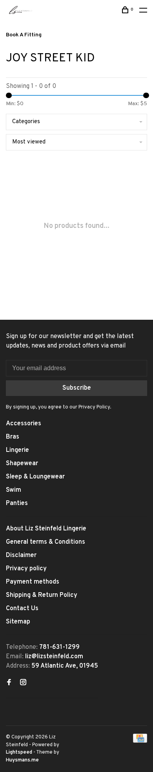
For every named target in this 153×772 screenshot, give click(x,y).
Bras (12, 437)
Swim (13, 490)
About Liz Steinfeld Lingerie (46, 529)
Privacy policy (26, 569)
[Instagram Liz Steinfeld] (23, 683)
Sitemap (18, 622)
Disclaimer (21, 555)
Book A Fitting (24, 35)
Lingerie (17, 450)
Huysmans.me (22, 760)
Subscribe (76, 388)
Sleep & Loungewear (35, 477)
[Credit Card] (140, 741)
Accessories (23, 424)
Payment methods (32, 582)
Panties (17, 503)
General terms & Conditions (45, 542)
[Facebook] (9, 683)
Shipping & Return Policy (41, 595)
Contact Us (22, 609)
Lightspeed (19, 752)
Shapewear (22, 463)
